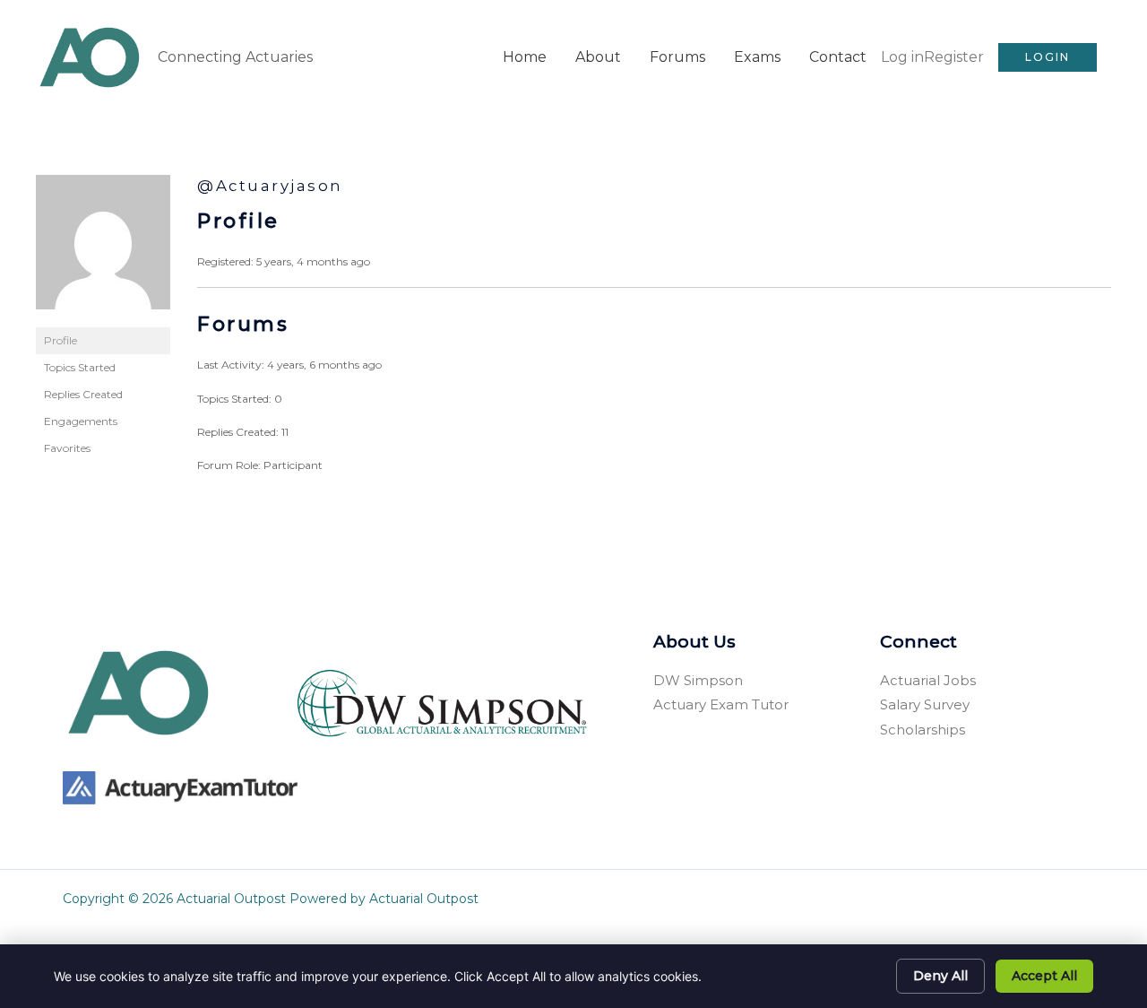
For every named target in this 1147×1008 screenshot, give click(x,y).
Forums (677, 56)
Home (525, 56)
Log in (902, 56)
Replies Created (83, 394)
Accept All (1044, 976)
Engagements (80, 421)
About (598, 56)
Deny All (940, 976)
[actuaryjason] (103, 249)
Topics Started (80, 367)
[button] (1047, 57)
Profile (60, 340)
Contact (838, 56)
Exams (757, 56)
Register (954, 56)
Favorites (67, 448)
